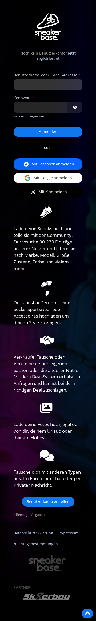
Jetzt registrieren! (56, 56)
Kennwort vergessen (29, 116)
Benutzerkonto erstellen (48, 501)
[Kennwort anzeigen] (74, 107)
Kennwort (22, 97)
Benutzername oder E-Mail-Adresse (45, 75)
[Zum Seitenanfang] (87, 613)
